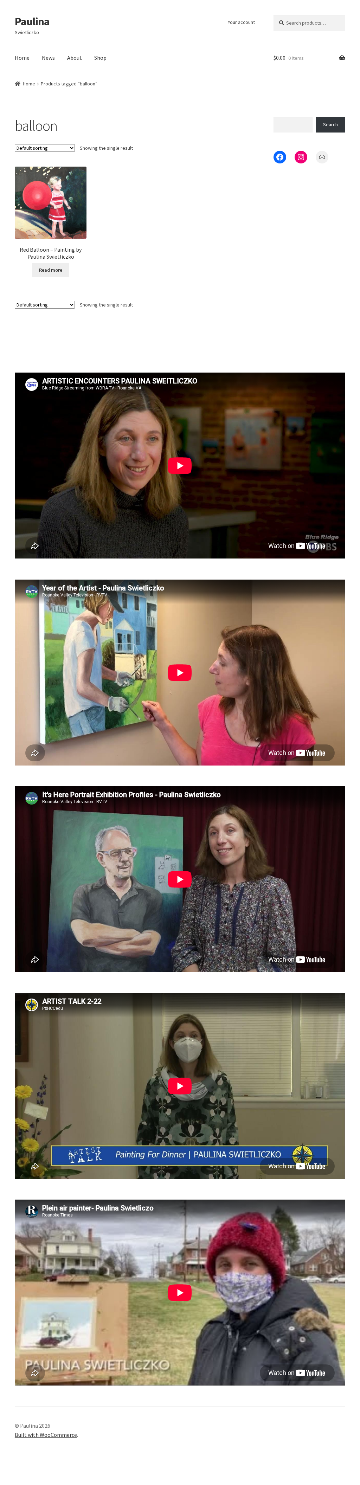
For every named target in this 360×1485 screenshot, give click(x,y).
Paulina (32, 21)
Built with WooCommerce (46, 1434)
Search (330, 124)
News (48, 57)
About (74, 57)
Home (22, 57)
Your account (241, 22)
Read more (50, 270)
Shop (100, 57)
